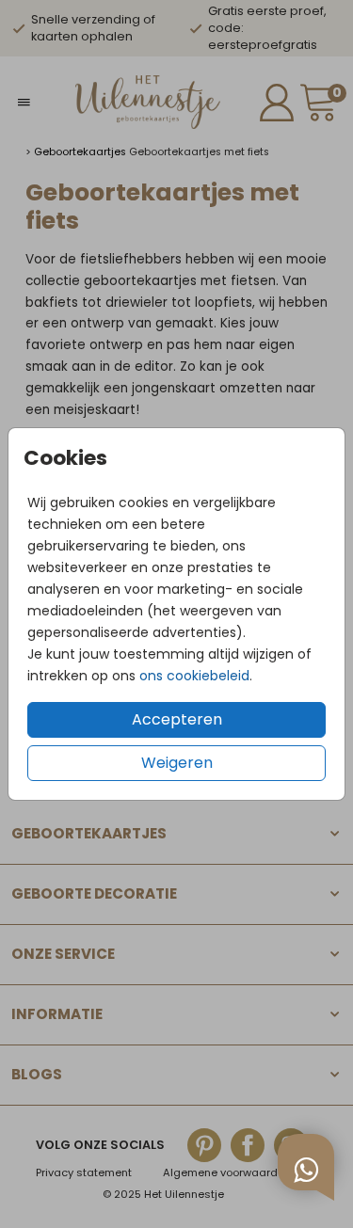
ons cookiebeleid (194, 675)
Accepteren (177, 719)
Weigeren (177, 762)
